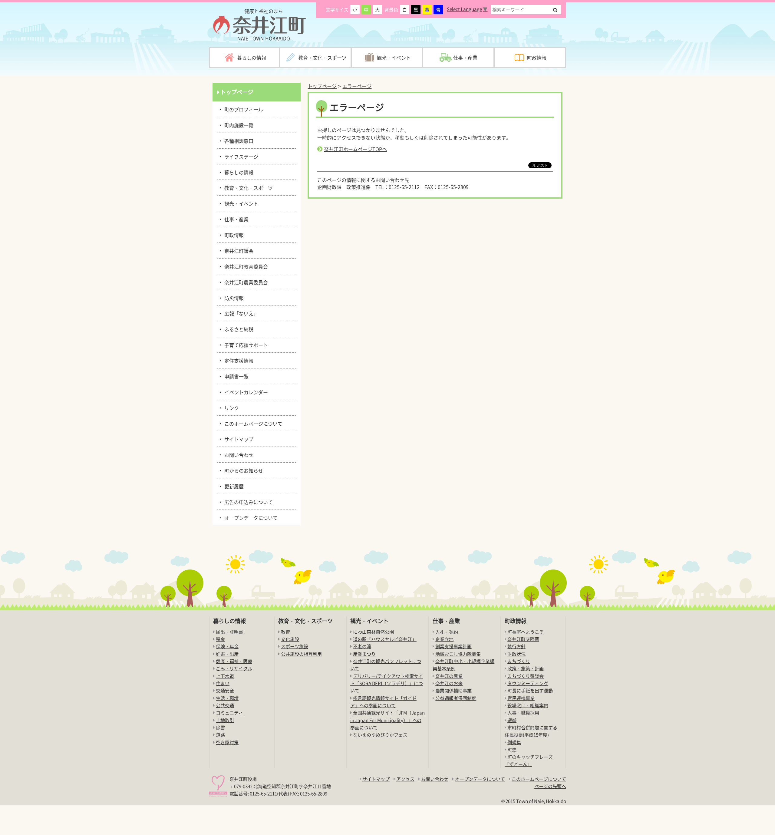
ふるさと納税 (237, 329)
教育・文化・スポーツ (247, 187)
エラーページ (356, 86)
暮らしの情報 (237, 172)
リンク (230, 407)
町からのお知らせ (242, 470)
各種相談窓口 (237, 140)
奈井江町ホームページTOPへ (355, 149)
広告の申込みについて (247, 501)
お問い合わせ (237, 454)
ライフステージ (240, 156)
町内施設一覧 (237, 124)
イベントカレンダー (245, 392)
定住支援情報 (237, 360)
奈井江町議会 (237, 250)
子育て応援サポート (245, 344)
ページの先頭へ (550, 786)
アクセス (405, 778)
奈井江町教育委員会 (245, 266)
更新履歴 (233, 486)
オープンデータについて (250, 517)
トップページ (322, 86)
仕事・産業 (235, 219)
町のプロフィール (242, 109)
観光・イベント (240, 203)
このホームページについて (252, 423)
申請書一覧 (235, 376)
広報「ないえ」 (240, 313)
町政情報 (233, 234)
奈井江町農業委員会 (245, 282)
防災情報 (233, 297)
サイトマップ (237, 438)
